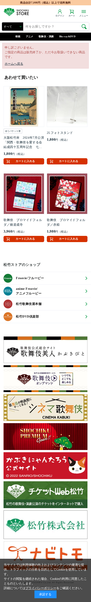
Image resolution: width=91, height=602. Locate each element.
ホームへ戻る (14, 63)
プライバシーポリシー (40, 588)
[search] (84, 26)
